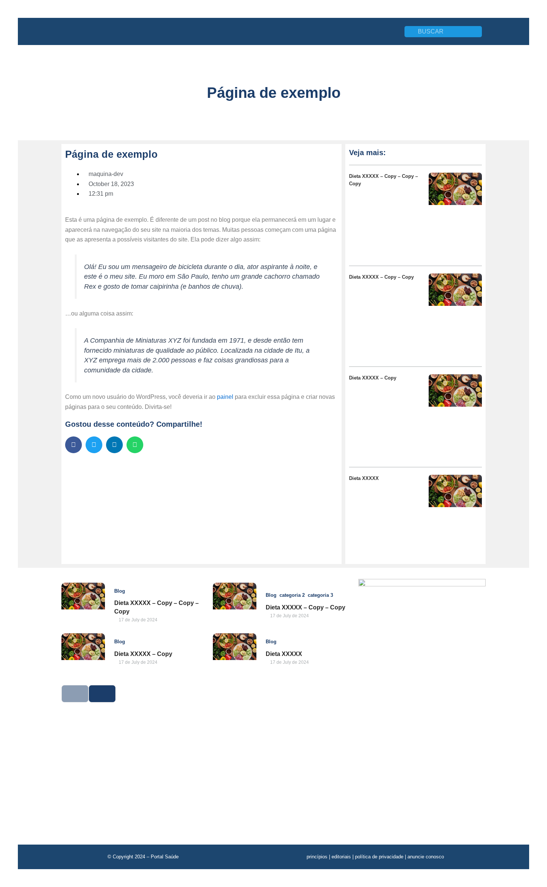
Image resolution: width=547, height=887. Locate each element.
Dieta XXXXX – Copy (372, 378)
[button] (73, 444)
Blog (119, 591)
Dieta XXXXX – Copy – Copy (381, 277)
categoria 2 (292, 595)
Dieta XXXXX (364, 478)
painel (225, 397)
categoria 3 (320, 595)
